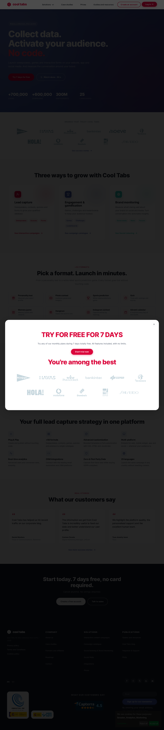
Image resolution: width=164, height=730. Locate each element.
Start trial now (82, 352)
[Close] (154, 324)
